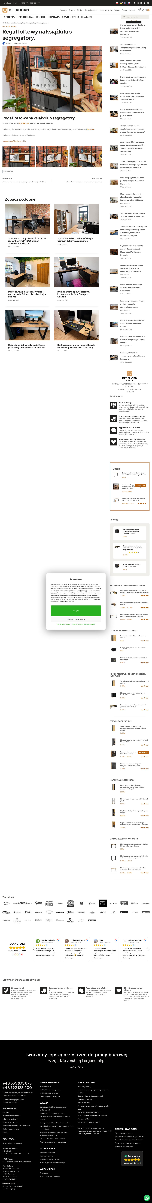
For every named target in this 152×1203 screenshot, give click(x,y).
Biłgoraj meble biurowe (124, 1133)
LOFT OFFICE (8, 171)
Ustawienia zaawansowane (76, 619)
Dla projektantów (91, 10)
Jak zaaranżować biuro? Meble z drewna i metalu (55, 1118)
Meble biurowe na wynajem (50, 1090)
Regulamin (6, 1112)
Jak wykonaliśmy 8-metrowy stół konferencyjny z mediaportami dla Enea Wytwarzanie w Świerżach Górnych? (133, 231)
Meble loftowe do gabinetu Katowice (129, 1140)
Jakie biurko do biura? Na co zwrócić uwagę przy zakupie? (56, 1127)
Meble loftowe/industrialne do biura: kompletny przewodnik (53, 1133)
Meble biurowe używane (49, 1093)
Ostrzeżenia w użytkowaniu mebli (90, 1096)
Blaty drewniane (84, 1103)
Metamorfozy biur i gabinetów (89, 1122)
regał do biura (23, 123)
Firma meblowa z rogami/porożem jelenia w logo (94, 1107)
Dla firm (80, 10)
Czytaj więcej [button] (40, 958)
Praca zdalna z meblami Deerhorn (52, 1139)
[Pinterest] (144, 3)
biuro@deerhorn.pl (9, 3)
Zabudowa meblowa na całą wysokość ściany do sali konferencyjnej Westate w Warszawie (131, 270)
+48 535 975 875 (17, 1083)
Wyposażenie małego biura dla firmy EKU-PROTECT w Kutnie (132, 214)
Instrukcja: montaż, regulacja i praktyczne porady (93, 1091)
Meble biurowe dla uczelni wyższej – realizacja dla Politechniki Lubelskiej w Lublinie (27, 294)
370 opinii (22, 951)
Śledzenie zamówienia (10, 1129)
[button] (18, 156)
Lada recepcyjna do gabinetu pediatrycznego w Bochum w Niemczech (132, 181)
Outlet (65, 17)
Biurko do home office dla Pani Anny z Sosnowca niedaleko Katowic (132, 323)
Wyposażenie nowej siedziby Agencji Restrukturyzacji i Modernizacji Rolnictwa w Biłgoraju (131, 250)
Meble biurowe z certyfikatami (89, 1112)
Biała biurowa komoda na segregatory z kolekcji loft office (24, 180)
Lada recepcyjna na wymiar (50, 1096)
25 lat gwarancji (125, 403)
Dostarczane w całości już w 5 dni (132, 416)
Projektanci (44, 1173)
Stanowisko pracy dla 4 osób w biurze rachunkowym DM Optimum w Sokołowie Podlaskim (27, 241)
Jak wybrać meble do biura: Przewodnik (55, 1123)
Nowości (75, 17)
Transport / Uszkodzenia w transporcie (16, 1126)
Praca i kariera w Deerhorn (50, 1176)
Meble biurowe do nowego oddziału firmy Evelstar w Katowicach (131, 287)
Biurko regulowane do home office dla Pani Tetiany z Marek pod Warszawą (76, 346)
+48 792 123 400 (17, 1087)
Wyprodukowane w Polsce (129, 428)
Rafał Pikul (9, 43)
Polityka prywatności (77, 624)
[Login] (143, 10)
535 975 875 (23, 3)
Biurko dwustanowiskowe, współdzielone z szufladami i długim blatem (133, 548)
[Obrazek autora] (3, 43)
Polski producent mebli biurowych (53, 1142)
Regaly (13, 26)
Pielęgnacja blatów (85, 1099)
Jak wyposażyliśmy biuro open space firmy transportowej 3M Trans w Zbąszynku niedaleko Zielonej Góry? (132, 146)
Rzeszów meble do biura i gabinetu (128, 1143)
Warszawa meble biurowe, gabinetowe (129, 1136)
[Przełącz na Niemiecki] (121, 3)
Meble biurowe (45, 1087)
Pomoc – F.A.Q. (83, 1119)
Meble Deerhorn (7, 23)
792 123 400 (35, 3)
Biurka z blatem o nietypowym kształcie (92, 1116)
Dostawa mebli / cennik (11, 1116)
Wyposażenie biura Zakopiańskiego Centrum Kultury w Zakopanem (75, 239)
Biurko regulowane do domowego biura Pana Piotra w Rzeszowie (132, 356)
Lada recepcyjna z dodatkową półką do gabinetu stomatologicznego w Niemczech (132, 305)
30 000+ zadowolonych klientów (132, 439)
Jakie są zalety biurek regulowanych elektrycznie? (53, 1108)
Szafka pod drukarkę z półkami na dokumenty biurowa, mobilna (131, 531)
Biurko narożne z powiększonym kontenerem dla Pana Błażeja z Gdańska (73, 294)
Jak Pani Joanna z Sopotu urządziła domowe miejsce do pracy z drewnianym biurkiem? (132, 129)
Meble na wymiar (106, 10)
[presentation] (27, 219)
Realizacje (86, 17)
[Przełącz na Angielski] (125, 3)
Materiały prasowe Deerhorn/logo (52, 1163)
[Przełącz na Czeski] (129, 3)
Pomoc (124, 10)
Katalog (5, 1132)
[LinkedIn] (148, 3)
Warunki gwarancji (84, 1087)
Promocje (63, 10)
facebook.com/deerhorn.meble (14, 141)
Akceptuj (76, 611)
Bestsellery (54, 17)
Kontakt (132, 10)
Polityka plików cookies (63, 624)
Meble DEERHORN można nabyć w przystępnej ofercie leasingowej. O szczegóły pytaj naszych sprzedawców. (95, 1131)
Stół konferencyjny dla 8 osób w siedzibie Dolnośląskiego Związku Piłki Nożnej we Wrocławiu (133, 164)
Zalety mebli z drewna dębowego (52, 1113)
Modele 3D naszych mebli (50, 1159)
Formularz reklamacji (48, 1153)
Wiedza (117, 10)
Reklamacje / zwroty (9, 1122)
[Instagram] (138, 3)
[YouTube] (141, 3)
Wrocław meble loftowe (124, 1146)
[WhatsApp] (147, 1198)
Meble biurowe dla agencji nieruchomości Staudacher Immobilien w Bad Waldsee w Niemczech (132, 198)
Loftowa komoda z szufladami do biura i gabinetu (83, 180)
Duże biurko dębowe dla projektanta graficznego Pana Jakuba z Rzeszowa (26, 346)
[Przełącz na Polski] (117, 3)
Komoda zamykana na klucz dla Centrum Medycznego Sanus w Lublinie (132, 339)
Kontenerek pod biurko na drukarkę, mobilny (132, 565)
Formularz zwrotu (46, 1156)
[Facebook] (134, 3)
